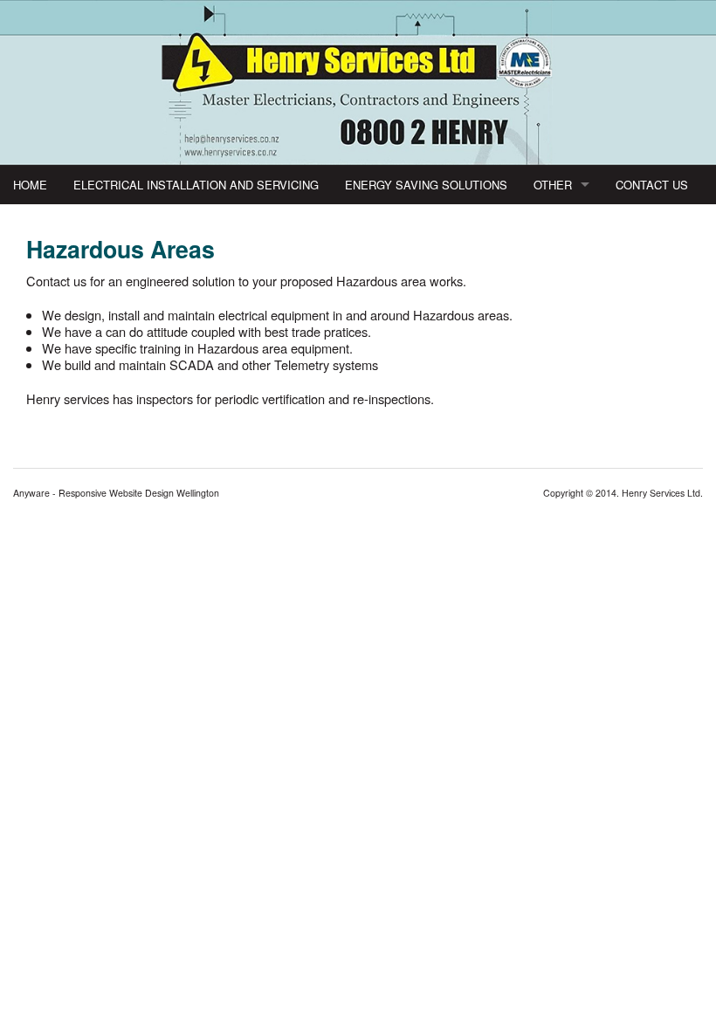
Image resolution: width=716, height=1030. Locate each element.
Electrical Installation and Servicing (196, 184)
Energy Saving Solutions (426, 184)
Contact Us (652, 184)
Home (30, 184)
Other (553, 184)
